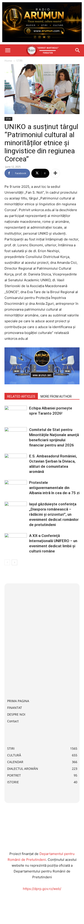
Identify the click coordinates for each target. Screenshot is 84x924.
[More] (55, 173)
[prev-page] (7, 562)
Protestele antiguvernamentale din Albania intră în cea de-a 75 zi (54, 487)
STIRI (19, 61)
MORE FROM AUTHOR (56, 396)
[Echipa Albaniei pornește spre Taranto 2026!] (15, 413)
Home (8, 61)
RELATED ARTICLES (21, 396)
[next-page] (14, 562)
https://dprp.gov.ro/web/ (42, 889)
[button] (7, 50)
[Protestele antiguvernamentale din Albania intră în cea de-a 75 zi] (15, 488)
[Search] (77, 50)
